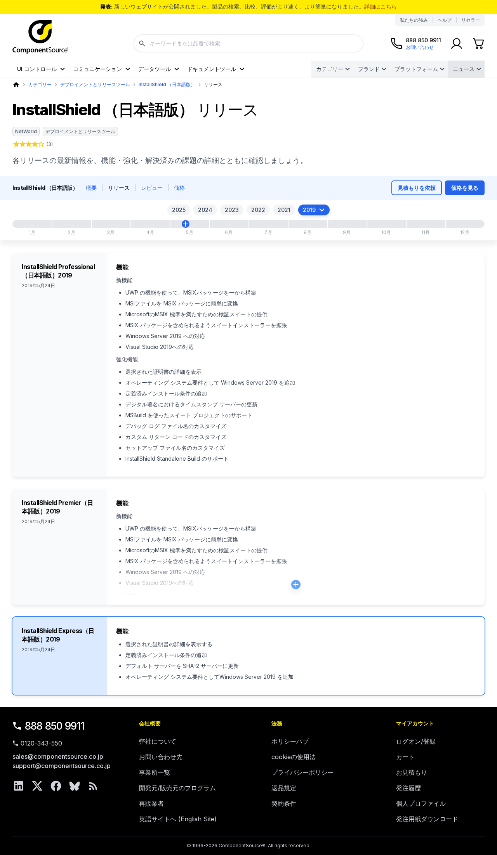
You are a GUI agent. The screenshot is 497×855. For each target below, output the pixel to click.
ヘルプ (445, 20)
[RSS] (93, 786)
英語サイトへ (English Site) (178, 819)
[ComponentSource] (40, 37)
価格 (179, 187)
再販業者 (151, 803)
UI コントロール (37, 69)
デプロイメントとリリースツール (95, 84)
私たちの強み (414, 20)
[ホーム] (16, 84)
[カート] (478, 43)
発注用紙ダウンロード (427, 819)
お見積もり (411, 772)
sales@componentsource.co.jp (57, 756)
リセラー (470, 20)
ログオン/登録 (416, 741)
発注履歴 (408, 788)
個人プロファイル (421, 803)
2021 (284, 209)
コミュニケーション (97, 69)
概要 (91, 187)
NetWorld (26, 131)
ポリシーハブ (290, 741)
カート (405, 757)
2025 (179, 209)
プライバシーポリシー (302, 772)
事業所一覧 (154, 772)
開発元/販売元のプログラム (177, 788)
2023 (232, 209)
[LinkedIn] (18, 786)
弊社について (157, 741)
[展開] (296, 584)
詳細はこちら (380, 6)
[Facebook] (56, 786)
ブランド (369, 69)
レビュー (152, 187)
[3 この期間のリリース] (185, 224)
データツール (154, 69)
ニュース (463, 69)
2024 (205, 209)
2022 (258, 209)
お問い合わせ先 (160, 757)
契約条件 (283, 803)
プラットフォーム (416, 69)
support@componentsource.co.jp (61, 766)
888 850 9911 (55, 726)
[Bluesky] (74, 786)
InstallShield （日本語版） (167, 84)
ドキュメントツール (211, 69)
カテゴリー (329, 69)
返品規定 (283, 788)
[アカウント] (456, 43)
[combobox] (248, 43)
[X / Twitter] (37, 786)
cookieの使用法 (293, 757)
